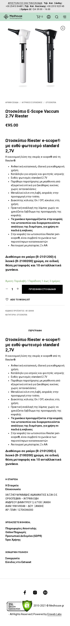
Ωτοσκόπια (51, 102)
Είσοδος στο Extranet (18, 562)
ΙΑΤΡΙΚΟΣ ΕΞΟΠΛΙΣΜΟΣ (32, 102)
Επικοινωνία (13, 489)
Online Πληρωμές (15, 532)
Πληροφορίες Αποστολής (20, 528)
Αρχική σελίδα (11, 102)
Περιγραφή (35, 330)
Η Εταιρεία (11, 485)
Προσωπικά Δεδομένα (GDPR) (23, 536)
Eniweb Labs (54, 614)
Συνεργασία (12, 558)
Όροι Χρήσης (13, 539)
